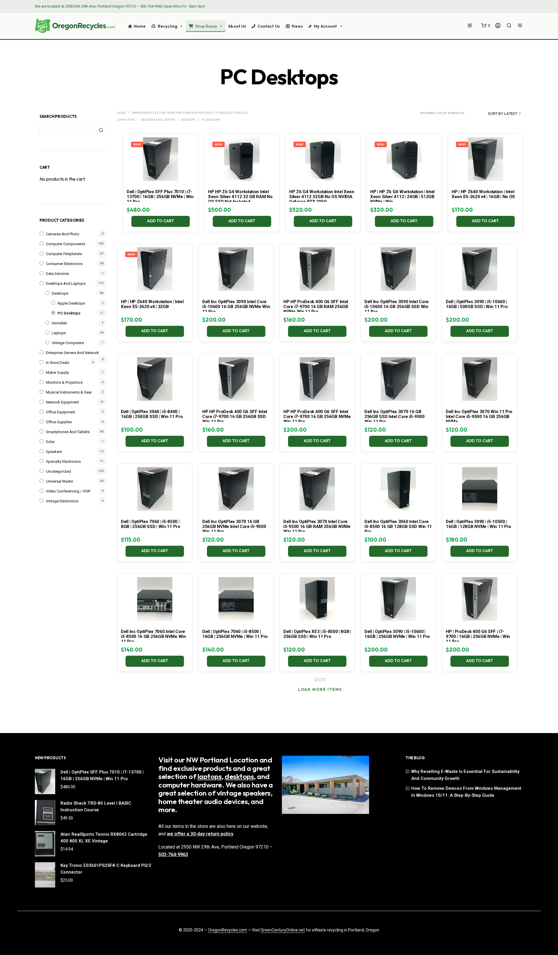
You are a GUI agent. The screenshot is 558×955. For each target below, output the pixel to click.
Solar (50, 442)
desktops (239, 776)
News (297, 26)
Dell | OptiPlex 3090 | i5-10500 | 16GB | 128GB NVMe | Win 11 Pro (478, 524)
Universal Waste (59, 481)
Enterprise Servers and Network (72, 353)
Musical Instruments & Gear (69, 392)
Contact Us (268, 26)
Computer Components (65, 244)
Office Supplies (59, 422)
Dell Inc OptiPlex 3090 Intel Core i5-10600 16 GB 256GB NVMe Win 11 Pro (236, 306)
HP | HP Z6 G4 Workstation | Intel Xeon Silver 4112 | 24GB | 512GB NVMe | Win (402, 196)
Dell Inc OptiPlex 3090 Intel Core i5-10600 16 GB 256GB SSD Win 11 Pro (396, 306)
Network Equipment (62, 402)
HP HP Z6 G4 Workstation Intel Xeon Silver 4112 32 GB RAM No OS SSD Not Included (240, 196)
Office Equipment (60, 412)
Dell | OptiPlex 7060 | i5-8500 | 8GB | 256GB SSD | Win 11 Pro (150, 524)
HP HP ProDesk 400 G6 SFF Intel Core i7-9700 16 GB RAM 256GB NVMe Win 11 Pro (315, 306)
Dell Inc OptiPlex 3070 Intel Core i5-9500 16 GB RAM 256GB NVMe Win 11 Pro (316, 526)
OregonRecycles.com (227, 930)
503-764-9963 (151, 6)
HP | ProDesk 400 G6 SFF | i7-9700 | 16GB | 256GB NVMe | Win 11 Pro (478, 636)
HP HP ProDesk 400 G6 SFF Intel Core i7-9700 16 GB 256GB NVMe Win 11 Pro (316, 416)
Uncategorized (58, 471)
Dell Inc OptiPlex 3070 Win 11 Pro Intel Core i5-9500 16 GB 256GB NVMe (479, 416)
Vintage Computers (68, 343)
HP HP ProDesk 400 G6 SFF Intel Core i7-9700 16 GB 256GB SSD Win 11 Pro (234, 416)
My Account (325, 26)
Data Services (57, 273)
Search (101, 130)
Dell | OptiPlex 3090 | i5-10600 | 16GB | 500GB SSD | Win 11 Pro (476, 304)
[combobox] (495, 113)
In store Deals (57, 362)
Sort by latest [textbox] (502, 113)
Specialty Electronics (63, 461)
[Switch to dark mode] (470, 25)
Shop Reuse (206, 26)
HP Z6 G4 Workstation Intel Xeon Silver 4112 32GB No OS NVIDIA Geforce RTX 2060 (321, 196)
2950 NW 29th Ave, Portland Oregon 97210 (100, 6)
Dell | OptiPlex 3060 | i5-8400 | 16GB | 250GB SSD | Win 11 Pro (152, 414)
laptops (210, 776)
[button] (485, 26)
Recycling (167, 26)
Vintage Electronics (62, 501)
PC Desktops (69, 313)
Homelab (59, 323)
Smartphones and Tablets (68, 432)
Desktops (60, 293)
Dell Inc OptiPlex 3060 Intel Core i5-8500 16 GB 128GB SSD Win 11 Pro (398, 526)
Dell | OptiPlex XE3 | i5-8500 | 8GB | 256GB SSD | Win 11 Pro (317, 634)
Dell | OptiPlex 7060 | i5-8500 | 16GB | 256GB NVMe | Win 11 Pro (235, 634)
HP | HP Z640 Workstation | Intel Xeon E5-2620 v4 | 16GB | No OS (483, 194)
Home (140, 26)
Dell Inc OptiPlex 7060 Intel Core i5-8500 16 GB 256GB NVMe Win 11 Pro (153, 636)
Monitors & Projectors (64, 382)
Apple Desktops (71, 303)
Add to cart (160, 220)
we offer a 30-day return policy (200, 834)
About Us (237, 26)
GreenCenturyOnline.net (283, 930)
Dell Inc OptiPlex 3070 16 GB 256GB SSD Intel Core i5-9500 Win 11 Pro (394, 416)
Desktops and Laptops (65, 283)
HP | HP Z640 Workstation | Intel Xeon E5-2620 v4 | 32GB (152, 304)
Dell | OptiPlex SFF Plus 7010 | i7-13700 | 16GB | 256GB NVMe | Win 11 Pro (160, 196)
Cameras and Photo (62, 234)
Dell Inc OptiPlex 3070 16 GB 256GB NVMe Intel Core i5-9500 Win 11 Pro (234, 526)
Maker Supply (57, 372)
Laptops (59, 333)
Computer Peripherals (64, 254)
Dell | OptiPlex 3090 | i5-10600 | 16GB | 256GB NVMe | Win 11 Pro (397, 634)
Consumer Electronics (64, 264)
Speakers (54, 451)
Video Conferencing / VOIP (68, 491)
